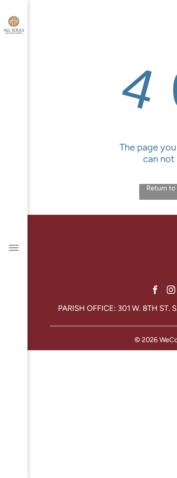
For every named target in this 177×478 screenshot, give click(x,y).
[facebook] (155, 290)
